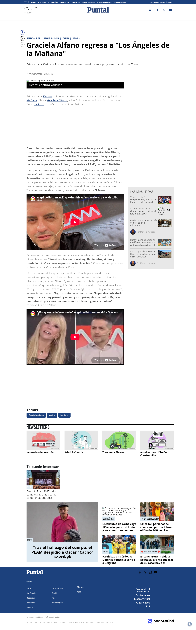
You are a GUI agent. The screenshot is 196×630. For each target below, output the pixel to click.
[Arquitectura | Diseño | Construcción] (157, 440)
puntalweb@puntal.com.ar (103, 622)
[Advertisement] (102, 125)
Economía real (108, 519)
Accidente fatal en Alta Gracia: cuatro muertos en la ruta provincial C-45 (143, 211)
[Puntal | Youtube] (170, 10)
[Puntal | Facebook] (157, 10)
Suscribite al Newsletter (143, 590)
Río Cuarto (43, 2)
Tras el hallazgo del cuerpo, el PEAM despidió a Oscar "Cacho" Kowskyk (62, 552)
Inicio (33, 2)
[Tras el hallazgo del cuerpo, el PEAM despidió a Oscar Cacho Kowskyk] (62, 522)
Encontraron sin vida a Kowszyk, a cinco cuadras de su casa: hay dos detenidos (156, 561)
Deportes (64, 2)
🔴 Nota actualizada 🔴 (150, 551)
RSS (148, 606)
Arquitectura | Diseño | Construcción (154, 454)
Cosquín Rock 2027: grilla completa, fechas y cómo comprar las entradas (42, 494)
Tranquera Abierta (113, 452)
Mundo (80, 587)
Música (30, 486)
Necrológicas (57, 602)
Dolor (29, 540)
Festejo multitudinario (150, 519)
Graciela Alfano (57, 100)
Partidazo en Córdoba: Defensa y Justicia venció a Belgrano (118, 560)
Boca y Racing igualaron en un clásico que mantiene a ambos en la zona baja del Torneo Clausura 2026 (142, 243)
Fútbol (105, 551)
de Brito (39, 104)
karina (52, 415)
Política (30, 607)
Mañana (32, 100)
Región (54, 2)
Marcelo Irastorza (147, 232)
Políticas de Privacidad (52, 617)
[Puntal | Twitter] (163, 10)
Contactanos (143, 595)
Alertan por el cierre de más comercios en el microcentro (143, 223)
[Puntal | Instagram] (150, 572)
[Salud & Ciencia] (81, 440)
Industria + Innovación (40, 452)
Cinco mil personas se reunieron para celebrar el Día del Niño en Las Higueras (156, 528)
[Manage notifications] (190, 624)
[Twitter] (22, 38)
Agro (79, 591)
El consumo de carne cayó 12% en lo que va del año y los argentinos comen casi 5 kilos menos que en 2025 (119, 530)
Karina (47, 96)
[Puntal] (35, 574)
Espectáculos (88, 2)
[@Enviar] (22, 44)
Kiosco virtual (104, 2)
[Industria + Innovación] (43, 440)
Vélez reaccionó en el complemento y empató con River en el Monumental (143, 200)
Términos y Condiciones (35, 617)
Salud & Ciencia (73, 452)
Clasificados (120, 2)
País (53, 598)
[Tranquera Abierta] (119, 440)
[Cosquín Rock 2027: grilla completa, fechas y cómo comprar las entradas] (43, 488)
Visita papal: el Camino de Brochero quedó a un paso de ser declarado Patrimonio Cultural (142, 255)
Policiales (75, 2)
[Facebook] (22, 32)
